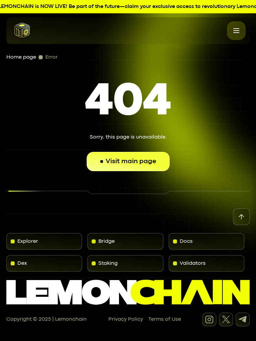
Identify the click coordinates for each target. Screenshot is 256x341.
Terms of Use (164, 319)
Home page (21, 57)
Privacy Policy (125, 319)
